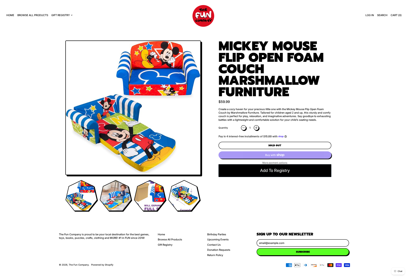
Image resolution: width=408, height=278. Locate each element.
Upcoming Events (218, 239)
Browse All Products (32, 15)
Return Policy (215, 255)
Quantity (223, 127)
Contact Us (214, 244)
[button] (382, 15)
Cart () (396, 16)
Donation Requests (218, 249)
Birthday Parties (216, 234)
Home (10, 15)
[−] (243, 127)
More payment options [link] (274, 162)
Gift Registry (165, 244)
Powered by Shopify (102, 264)
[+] (256, 127)
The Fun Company (79, 264)
